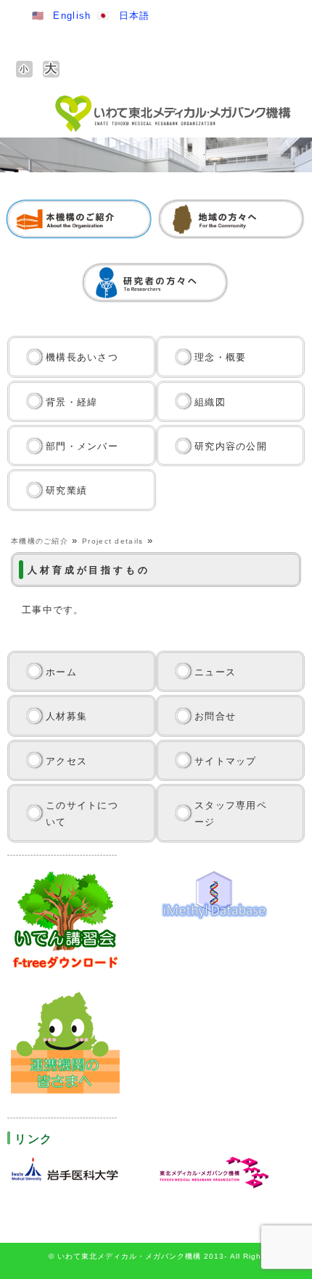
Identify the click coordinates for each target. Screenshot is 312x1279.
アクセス (66, 761)
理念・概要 (220, 357)
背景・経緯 (72, 402)
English (72, 15)
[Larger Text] (51, 69)
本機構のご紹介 (39, 541)
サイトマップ (225, 761)
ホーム (61, 672)
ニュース (215, 672)
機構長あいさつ (82, 357)
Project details (113, 541)
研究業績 (66, 490)
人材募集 (66, 716)
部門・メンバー (82, 446)
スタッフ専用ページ (230, 813)
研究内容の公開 (230, 446)
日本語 (134, 15)
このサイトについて (82, 813)
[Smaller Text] (24, 69)
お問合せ (215, 716)
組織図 (210, 402)
